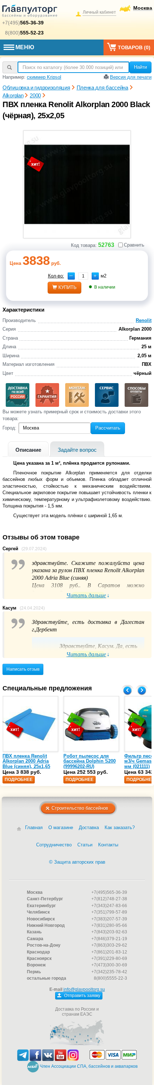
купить (67, 287)
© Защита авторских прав (77, 862)
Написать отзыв (22, 669)
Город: (9, 428)
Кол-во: (56, 276)
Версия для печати (130, 77)
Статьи (84, 844)
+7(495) (23, 23)
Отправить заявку (81, 995)
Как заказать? (120, 827)
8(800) (24, 33)
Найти (140, 67)
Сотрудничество (54, 844)
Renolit (143, 320)
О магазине (60, 827)
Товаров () (134, 47)
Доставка (89, 827)
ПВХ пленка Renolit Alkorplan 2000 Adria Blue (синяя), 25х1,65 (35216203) (26, 763)
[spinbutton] (83, 276)
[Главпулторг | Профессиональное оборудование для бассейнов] (30, 12)
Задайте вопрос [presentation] (77, 450)
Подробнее (19, 779)
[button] (95, 276)
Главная (34, 827)
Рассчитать (107, 428)
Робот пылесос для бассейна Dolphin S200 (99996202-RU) (89, 761)
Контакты (108, 844)
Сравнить (134, 245)
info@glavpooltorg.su (84, 989)
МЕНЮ (24, 47)
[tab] (28, 449)
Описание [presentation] (28, 450)
